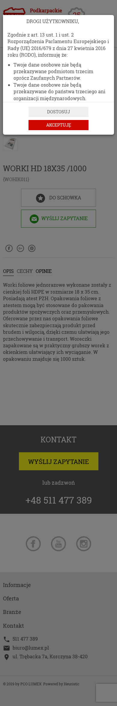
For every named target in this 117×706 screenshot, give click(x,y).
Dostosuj (58, 112)
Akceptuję (58, 125)
